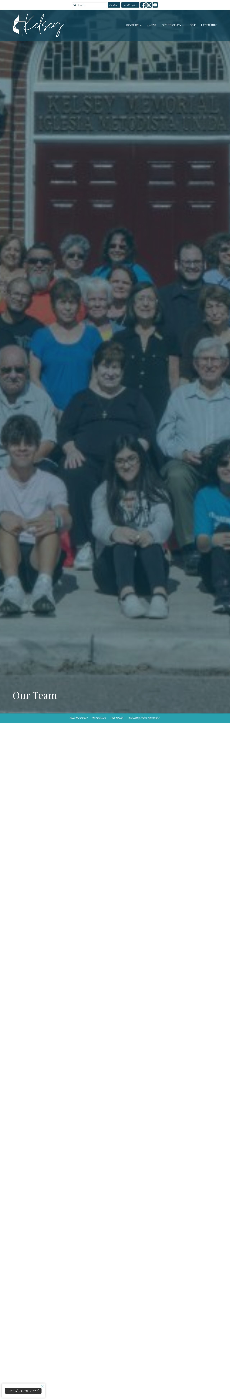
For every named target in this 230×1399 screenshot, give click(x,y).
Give (193, 25)
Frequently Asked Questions (144, 718)
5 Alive (152, 25)
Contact (114, 4)
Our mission (99, 718)
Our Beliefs (117, 718)
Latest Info (209, 25)
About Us (132, 25)
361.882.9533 (130, 4)
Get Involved (171, 25)
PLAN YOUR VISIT (23, 1391)
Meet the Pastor (79, 718)
